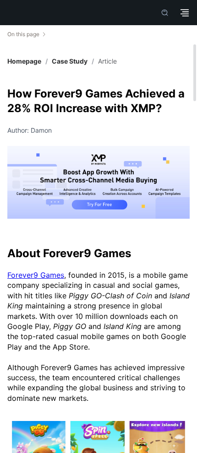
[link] (70, 61)
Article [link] (107, 61)
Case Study (70, 61)
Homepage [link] (24, 61)
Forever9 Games (35, 275)
